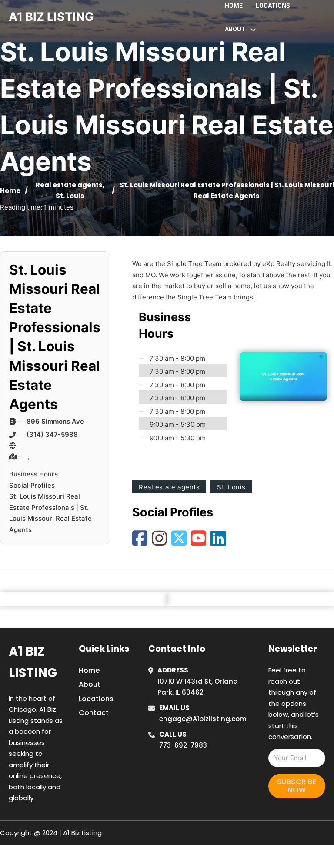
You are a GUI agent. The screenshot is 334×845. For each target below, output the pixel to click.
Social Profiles (32, 485)
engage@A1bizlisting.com (203, 718)
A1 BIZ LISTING (51, 17)
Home (234, 5)
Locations (273, 5)
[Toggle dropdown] (253, 30)
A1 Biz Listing (33, 662)
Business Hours (33, 474)
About (89, 684)
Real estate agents (69, 185)
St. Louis (70, 195)
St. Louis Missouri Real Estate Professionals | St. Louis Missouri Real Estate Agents (50, 513)
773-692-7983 (183, 745)
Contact (94, 713)
